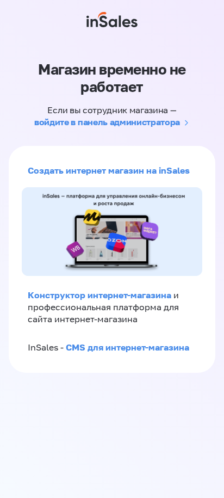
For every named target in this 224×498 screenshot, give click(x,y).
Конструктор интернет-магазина (99, 295)
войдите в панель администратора (107, 121)
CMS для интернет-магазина (127, 347)
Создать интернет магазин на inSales (109, 170)
